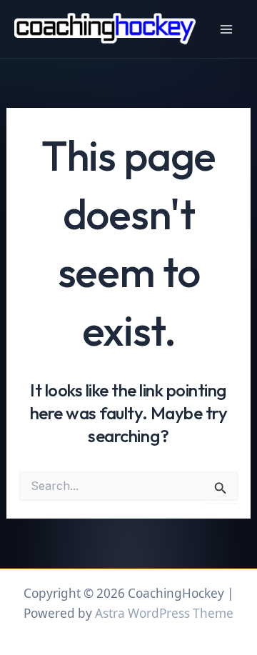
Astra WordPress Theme (164, 613)
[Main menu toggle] (226, 29)
